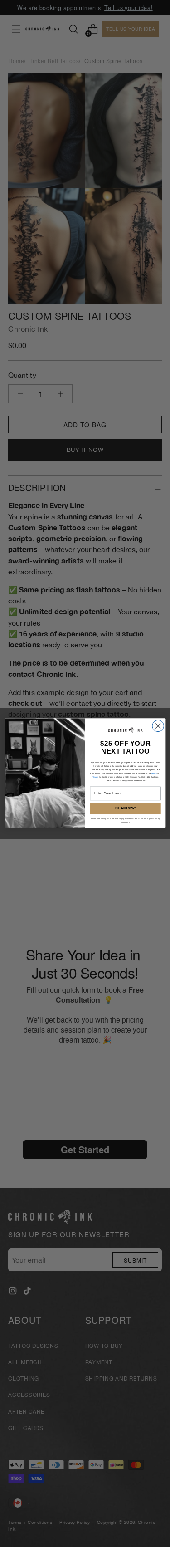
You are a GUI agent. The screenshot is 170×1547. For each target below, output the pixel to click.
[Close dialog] (157, 726)
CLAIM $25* (125, 809)
